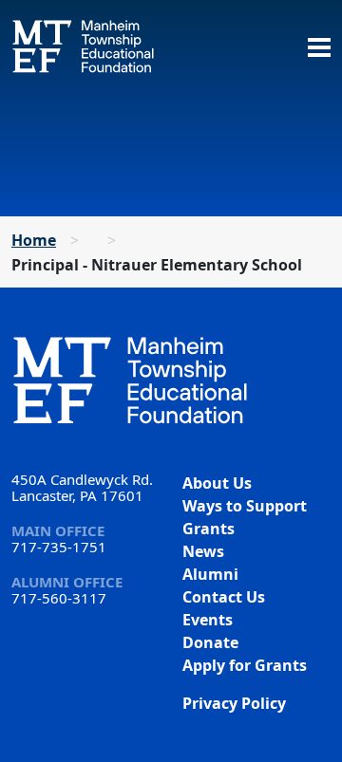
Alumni (210, 574)
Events (207, 619)
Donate (210, 642)
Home (33, 240)
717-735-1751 (58, 546)
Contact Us (223, 596)
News (203, 551)
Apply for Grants (244, 665)
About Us (217, 483)
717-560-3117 (58, 597)
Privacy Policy (234, 703)
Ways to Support (244, 505)
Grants (208, 528)
